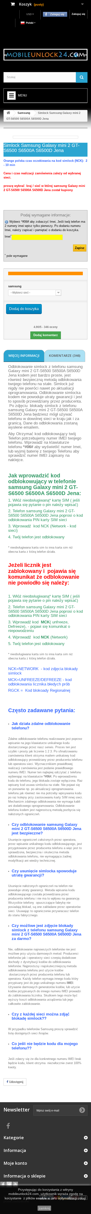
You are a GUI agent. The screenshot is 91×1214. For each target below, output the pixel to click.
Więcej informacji (23, 355)
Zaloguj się (78, 14)
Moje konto (15, 1163)
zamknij (44, 1208)
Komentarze (64, 355)
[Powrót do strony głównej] (8, 113)
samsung (14, 286)
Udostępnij (15, 1082)
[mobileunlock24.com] (46, 54)
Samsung (24, 113)
